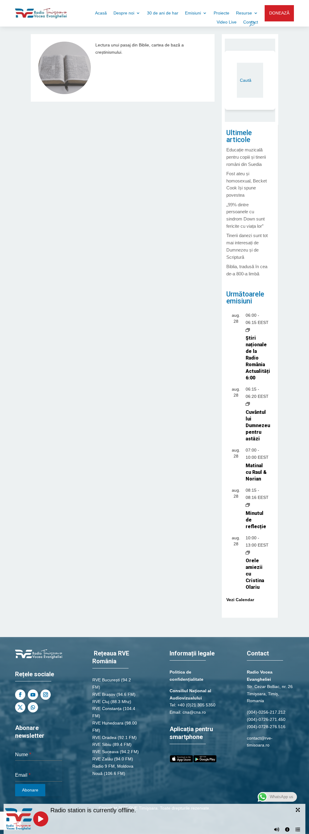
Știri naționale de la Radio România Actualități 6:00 (258, 358)
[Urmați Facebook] (20, 695)
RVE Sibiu (101, 744)
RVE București (106, 679)
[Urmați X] (20, 707)
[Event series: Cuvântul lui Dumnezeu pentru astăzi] (248, 403)
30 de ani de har (162, 13)
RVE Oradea (104, 737)
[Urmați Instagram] (45, 695)
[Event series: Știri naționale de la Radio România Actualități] (248, 329)
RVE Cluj (100, 701)
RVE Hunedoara (107, 723)
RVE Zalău (102, 758)
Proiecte (221, 13)
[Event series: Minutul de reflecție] (248, 504)
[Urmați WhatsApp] (33, 707)
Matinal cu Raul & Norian (256, 472)
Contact (250, 22)
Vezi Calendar (240, 599)
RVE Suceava (105, 751)
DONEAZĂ (279, 13)
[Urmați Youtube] (33, 695)
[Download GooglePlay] (204, 760)
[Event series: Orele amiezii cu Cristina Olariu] (248, 552)
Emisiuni (193, 13)
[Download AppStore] (181, 760)
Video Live (227, 22)
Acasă (101, 13)
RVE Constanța (107, 708)
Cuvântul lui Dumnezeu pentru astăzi (258, 425)
